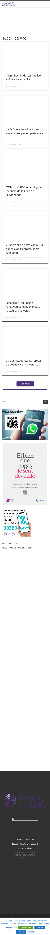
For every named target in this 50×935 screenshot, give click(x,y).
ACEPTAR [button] (39, 927)
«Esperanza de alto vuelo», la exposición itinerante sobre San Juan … (24, 248)
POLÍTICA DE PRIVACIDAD (25, 855)
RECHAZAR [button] (21, 931)
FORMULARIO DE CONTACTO (25, 853)
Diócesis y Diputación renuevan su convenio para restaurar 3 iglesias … (23, 306)
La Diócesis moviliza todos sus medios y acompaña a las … (24, 133)
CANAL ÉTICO (25, 857)
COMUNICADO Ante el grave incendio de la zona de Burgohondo (24, 191)
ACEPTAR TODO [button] (26, 927)
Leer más (31, 932)
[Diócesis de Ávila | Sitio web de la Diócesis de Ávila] (8, 3)
